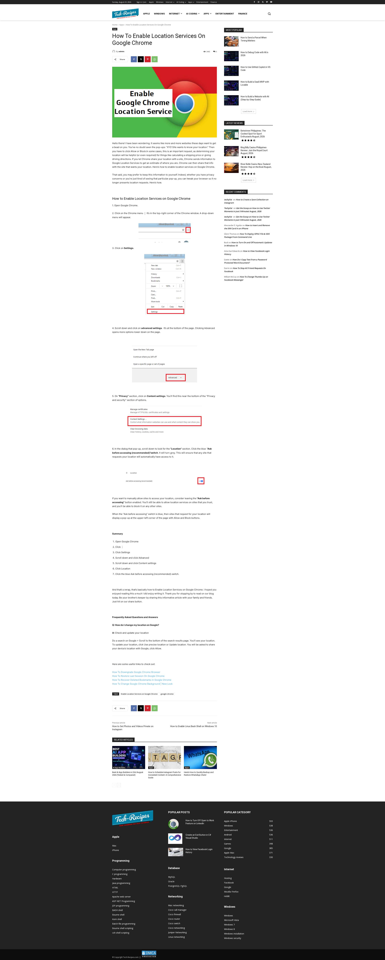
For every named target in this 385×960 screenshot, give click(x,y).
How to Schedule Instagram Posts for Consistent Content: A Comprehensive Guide (164, 775)
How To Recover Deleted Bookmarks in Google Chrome (141, 679)
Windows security (232, 938)
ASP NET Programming (123, 901)
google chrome (167, 694)
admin (121, 51)
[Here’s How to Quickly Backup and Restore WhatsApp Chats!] (200, 757)
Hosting (228, 878)
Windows (228, 915)
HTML (115, 887)
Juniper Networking (177, 932)
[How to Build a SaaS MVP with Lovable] (231, 85)
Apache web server (121, 896)
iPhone (115, 850)
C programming (119, 874)
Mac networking (176, 905)
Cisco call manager (177, 909)
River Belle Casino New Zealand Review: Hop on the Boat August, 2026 (256, 167)
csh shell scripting (120, 932)
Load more (247, 111)
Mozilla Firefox (231, 891)
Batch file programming (123, 923)
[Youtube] (271, 2)
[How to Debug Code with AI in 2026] (231, 56)
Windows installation (234, 933)
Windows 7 (229, 924)
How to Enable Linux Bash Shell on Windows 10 (193, 726)
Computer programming (124, 869)
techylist (228, 199)
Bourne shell (118, 914)
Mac (114, 845)
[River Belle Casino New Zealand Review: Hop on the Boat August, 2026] (231, 168)
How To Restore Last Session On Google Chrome (138, 676)
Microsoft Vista (231, 920)
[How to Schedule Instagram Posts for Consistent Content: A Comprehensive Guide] (164, 757)
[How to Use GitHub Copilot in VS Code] (231, 71)
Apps (121, 24)
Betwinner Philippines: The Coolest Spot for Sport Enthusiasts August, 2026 (253, 133)
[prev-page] (114, 785)
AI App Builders (119, 768)
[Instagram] (258, 2)
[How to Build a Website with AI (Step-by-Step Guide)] (231, 100)
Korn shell (117, 919)
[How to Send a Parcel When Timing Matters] (231, 41)
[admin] (114, 51)
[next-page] (119, 785)
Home (114, 24)
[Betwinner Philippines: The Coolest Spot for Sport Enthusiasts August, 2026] (231, 134)
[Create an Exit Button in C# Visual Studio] (175, 838)
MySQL (171, 876)
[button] (269, 13)
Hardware (117, 878)
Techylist (228, 208)
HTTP (115, 892)
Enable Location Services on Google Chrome (139, 694)
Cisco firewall (174, 914)
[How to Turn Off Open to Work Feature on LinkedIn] (173, 824)
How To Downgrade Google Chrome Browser (136, 672)
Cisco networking (176, 927)
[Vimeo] (267, 2)
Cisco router (174, 918)
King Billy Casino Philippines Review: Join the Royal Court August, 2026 (254, 150)
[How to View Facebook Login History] (175, 852)
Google (227, 887)
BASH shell (117, 910)
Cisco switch (174, 923)
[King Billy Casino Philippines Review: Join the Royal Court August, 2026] (231, 151)
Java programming (121, 883)
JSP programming (120, 905)
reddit (227, 896)
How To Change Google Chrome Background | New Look (142, 683)
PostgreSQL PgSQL (177, 885)
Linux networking (176, 936)
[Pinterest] (148, 59)
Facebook (229, 882)
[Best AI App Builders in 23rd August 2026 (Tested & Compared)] (128, 757)
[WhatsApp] (155, 59)
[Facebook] (254, 2)
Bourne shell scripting (122, 928)
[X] (263, 2)
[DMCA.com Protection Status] (149, 957)
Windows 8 (229, 929)
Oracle (171, 881)
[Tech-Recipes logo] (125, 13)
